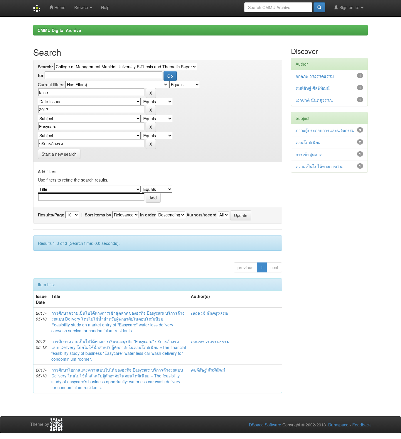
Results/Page (51, 215)
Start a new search (59, 154)
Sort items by (98, 215)
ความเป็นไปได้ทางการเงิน (319, 166)
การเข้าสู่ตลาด (309, 154)
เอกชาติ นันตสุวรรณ (209, 313)
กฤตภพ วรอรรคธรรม (210, 341)
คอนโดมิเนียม (308, 142)
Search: (45, 67)
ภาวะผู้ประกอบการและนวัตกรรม (325, 130)
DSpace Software (265, 425)
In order (148, 215)
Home (59, 7)
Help (105, 7)
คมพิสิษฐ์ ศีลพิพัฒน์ (208, 370)
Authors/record (201, 215)
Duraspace (338, 425)
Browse (81, 7)
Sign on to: (349, 7)
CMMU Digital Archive (59, 30)
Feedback (361, 425)
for (40, 75)
